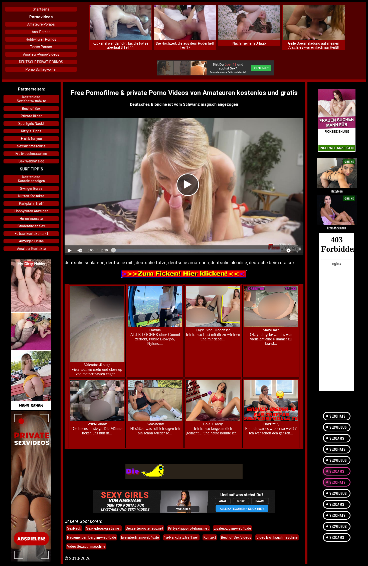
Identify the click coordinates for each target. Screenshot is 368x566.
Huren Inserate (31, 219)
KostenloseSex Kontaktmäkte (31, 99)
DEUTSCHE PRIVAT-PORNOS (41, 62)
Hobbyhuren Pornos (41, 39)
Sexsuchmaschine (31, 146)
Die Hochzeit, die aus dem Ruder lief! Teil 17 (185, 45)
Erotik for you (31, 139)
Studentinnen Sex (31, 226)
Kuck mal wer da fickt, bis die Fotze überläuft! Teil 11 (120, 45)
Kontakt (210, 537)
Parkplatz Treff (31, 204)
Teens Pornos (41, 47)
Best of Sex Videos (236, 537)
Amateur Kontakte (31, 249)
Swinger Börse (31, 188)
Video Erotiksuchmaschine (277, 537)
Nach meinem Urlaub (249, 43)
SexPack (74, 528)
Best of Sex (31, 109)
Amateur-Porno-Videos (41, 54)
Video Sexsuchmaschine (86, 546)
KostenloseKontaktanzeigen (31, 179)
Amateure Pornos (41, 24)
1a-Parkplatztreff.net (181, 537)
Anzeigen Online (31, 241)
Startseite (41, 9)
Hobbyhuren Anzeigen (31, 211)
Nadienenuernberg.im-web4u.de (91, 537)
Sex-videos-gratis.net (103, 528)
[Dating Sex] (215, 68)
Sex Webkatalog (31, 161)
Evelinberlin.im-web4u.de (140, 537)
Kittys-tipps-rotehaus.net (188, 528)
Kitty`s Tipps (31, 131)
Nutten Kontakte (31, 196)
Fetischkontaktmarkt (31, 234)
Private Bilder (31, 116)
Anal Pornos (41, 32)
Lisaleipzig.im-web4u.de (232, 528)
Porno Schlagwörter (41, 69)
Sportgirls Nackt (31, 124)
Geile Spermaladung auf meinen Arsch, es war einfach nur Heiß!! (313, 45)
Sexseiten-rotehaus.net (144, 528)
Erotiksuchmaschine (31, 154)
